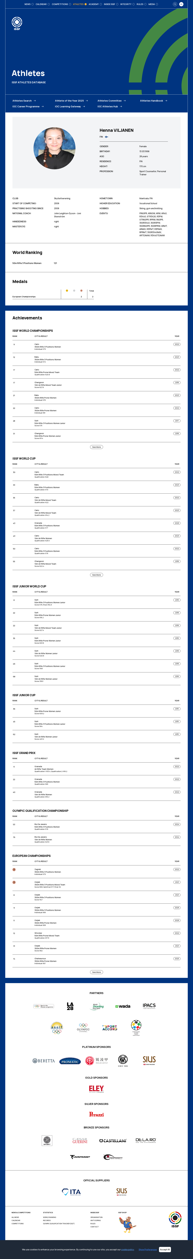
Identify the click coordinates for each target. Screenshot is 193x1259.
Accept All (165, 1249)
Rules (92, 1224)
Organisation (96, 1217)
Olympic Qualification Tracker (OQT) (59, 1224)
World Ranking (49, 1217)
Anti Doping (95, 1220)
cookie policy (127, 1249)
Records (47, 1220)
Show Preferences (148, 1249)
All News (15, 1217)
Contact (94, 1227)
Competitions (18, 1224)
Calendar (16, 1220)
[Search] (175, 4)
